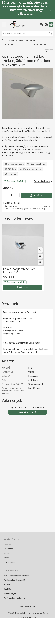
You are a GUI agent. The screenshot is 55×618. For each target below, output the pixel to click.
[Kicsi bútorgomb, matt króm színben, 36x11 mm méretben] (27, 93)
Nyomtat (12, 174)
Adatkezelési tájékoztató (14, 580)
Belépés (7, 544)
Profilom (7, 553)
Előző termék (11, 44)
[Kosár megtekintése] (51, 24)
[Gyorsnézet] (40, 262)
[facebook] (47, 51)
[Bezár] (51, 9)
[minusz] (5, 195)
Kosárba (38, 195)
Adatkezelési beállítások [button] (14, 598)
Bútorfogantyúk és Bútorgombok (7, 40)
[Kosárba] (22, 287)
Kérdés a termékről (32, 169)
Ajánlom (12, 169)
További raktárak (42, 181)
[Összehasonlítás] (14, 164)
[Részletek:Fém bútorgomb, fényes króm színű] (23, 245)
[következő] (36, 123)
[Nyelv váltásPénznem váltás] (41, 24)
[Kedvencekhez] (36, 164)
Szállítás (7, 589)
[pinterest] (51, 51)
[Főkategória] (3, 40)
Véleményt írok (26, 412)
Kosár (6, 558)
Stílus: (6, 376)
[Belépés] (46, 24)
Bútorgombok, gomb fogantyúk (25, 40)
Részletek (6, 155)
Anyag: (6, 367)
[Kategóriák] (4, 24)
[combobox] (27, 33)
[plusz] (17, 195)
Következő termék (42, 44)
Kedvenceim (9, 562)
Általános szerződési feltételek (17, 575)
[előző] (18, 123)
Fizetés (7, 584)
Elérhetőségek (10, 593)
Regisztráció (9, 549)
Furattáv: (7, 372)
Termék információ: (12, 384)
